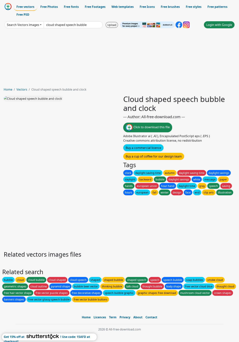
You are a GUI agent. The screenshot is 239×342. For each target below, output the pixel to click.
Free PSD (22, 14)
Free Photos (49, 7)
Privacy (125, 317)
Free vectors (25, 7)
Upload (111, 25)
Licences (100, 317)
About (137, 317)
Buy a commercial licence (143, 148)
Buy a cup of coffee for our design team (154, 156)
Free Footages (95, 7)
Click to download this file (151, 127)
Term (113, 317)
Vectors (21, 89)
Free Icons (147, 7)
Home (8, 89)
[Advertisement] (119, 59)
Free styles (193, 7)
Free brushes (170, 7)
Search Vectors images (23, 25)
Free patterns (217, 7)
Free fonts (71, 7)
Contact (151, 317)
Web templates (122, 7)
